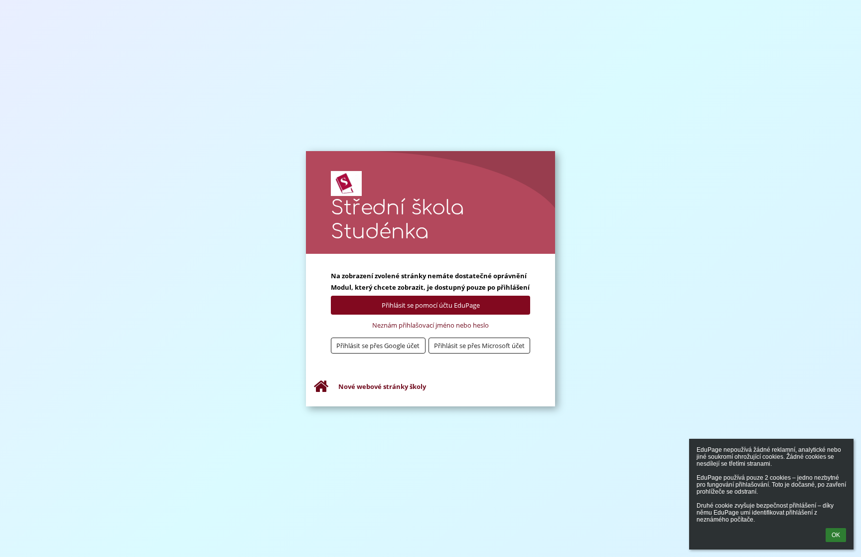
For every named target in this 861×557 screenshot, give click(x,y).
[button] (378, 346)
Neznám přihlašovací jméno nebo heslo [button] (430, 325)
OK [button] (836, 535)
